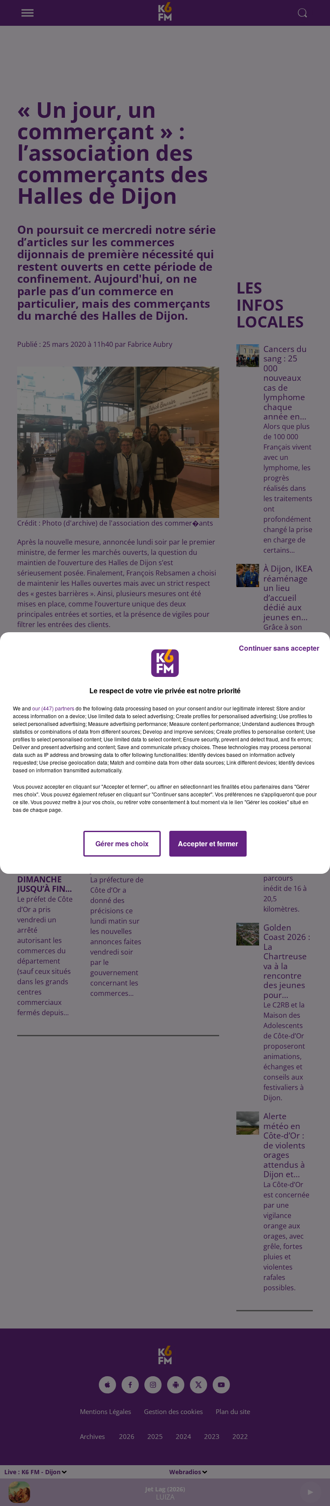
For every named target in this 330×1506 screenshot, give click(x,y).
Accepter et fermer (208, 843)
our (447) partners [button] (53, 708)
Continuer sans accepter (279, 648)
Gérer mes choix (122, 843)
